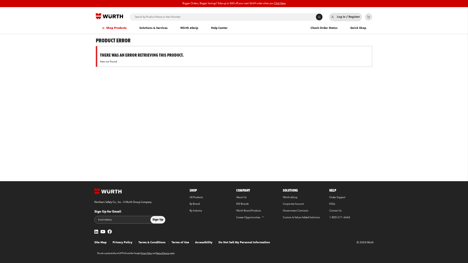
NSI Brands (242, 204)
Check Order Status (324, 28)
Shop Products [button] (116, 28)
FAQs (332, 204)
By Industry (196, 210)
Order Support (337, 197)
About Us (241, 197)
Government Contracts (295, 210)
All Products (196, 197)
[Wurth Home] (109, 16)
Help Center (219, 28)
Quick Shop (358, 28)
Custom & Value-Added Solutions (301, 217)
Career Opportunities (248, 217)
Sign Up (157, 219)
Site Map (100, 242)
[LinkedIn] (96, 232)
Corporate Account (293, 204)
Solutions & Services (153, 28)
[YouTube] (102, 232)
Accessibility (203, 242)
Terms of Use (180, 242)
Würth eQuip (189, 28)
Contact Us (335, 210)
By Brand (195, 204)
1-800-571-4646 (339, 217)
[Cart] (368, 17)
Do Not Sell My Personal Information (244, 242)
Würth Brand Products (248, 210)
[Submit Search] (319, 17)
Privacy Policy (122, 242)
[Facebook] (109, 232)
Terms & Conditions (151, 242)
